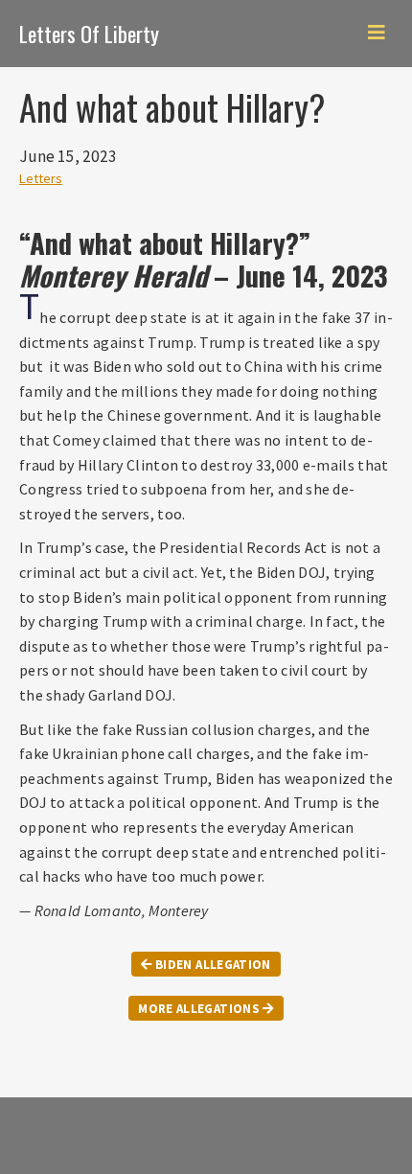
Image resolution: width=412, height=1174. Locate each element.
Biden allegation (211, 964)
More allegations (200, 1009)
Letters (40, 178)
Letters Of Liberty (89, 33)
